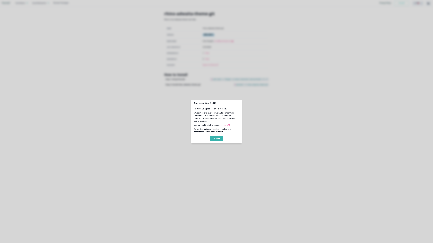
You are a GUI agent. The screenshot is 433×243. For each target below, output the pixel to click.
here (226, 125)
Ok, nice (216, 138)
